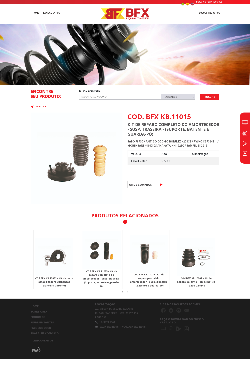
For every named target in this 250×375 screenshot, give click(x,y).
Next (222, 251)
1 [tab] (122, 292)
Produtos (38, 317)
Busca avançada (90, 91)
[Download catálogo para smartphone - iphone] (186, 328)
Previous (28, 251)
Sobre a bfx (39, 311)
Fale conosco (41, 328)
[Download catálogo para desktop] (163, 328)
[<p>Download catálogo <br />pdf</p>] (171, 328)
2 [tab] (127, 292)
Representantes (42, 322)
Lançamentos (42, 340)
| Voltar (40, 106)
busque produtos (209, 12)
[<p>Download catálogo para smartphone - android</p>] (179, 328)
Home (35, 306)
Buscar (209, 97)
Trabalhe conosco (45, 333)
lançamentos (51, 12)
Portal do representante (209, 1)
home (36, 12)
